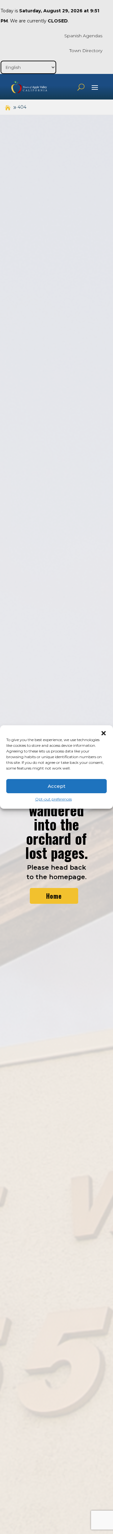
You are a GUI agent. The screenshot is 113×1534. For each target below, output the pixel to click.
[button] (103, 733)
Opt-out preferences (53, 799)
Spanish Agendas (83, 36)
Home (54, 896)
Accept (56, 786)
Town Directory (85, 50)
